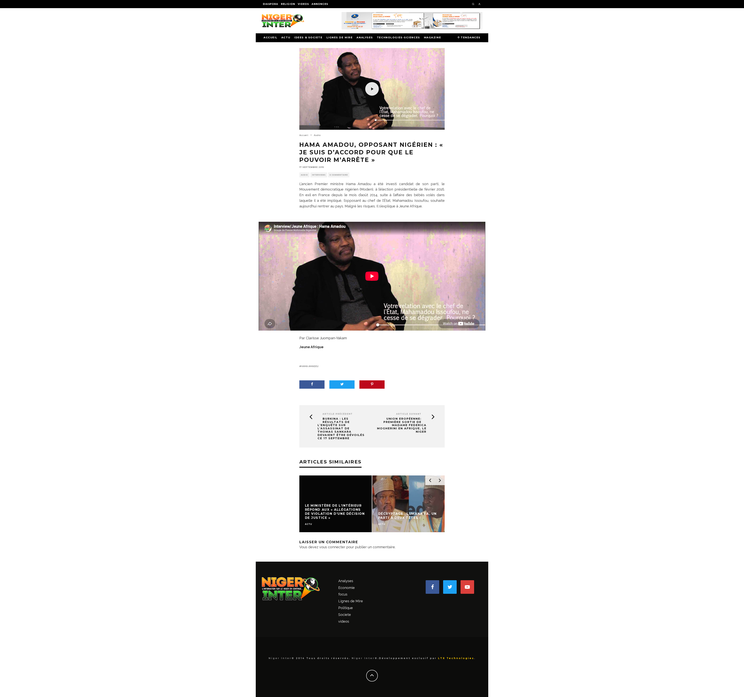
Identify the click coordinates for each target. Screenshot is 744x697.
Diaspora (270, 4)
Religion (288, 4)
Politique (345, 608)
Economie (346, 588)
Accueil (270, 37)
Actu (285, 37)
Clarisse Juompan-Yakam (326, 338)
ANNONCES (320, 4)
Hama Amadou (310, 366)
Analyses (364, 37)
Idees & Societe (308, 37)
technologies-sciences (398, 37)
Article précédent (338, 414)
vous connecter (332, 547)
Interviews (319, 175)
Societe (344, 615)
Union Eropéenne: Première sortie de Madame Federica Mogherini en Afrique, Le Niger (401, 425)
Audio (304, 175)
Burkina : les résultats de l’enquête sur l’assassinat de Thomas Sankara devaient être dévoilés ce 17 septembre (341, 428)
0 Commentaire (339, 175)
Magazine (432, 37)
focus (342, 594)
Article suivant (408, 414)
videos (303, 4)
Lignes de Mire (339, 37)
